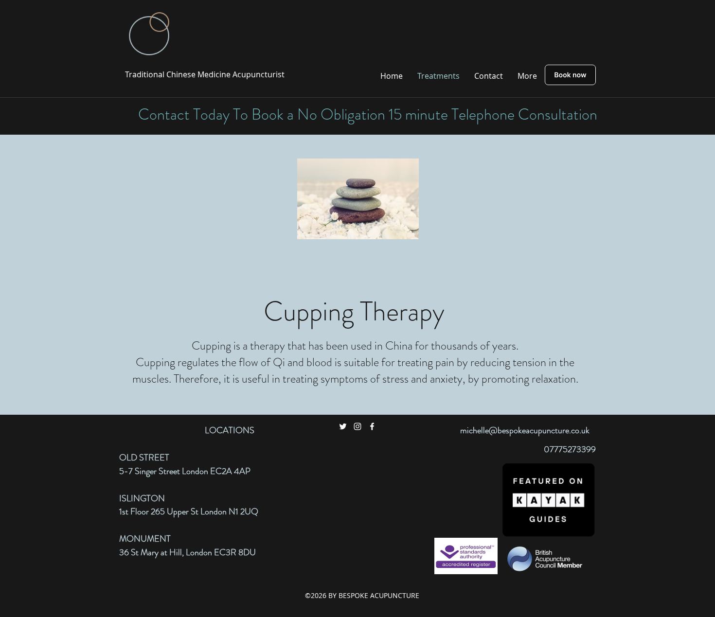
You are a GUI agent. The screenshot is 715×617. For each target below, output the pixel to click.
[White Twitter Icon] (343, 426)
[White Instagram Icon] (357, 426)
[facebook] (372, 426)
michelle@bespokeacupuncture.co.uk (525, 430)
